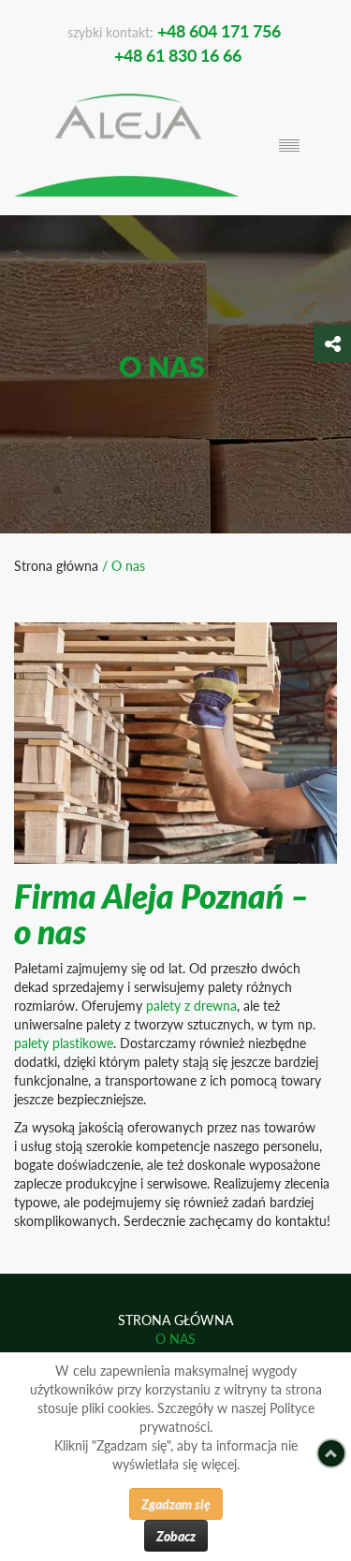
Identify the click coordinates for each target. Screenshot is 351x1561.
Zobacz (176, 1535)
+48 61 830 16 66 (177, 54)
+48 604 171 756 (219, 30)
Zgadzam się (176, 1504)
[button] (332, 343)
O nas (175, 1339)
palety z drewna (191, 1005)
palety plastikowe (63, 1043)
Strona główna (56, 566)
